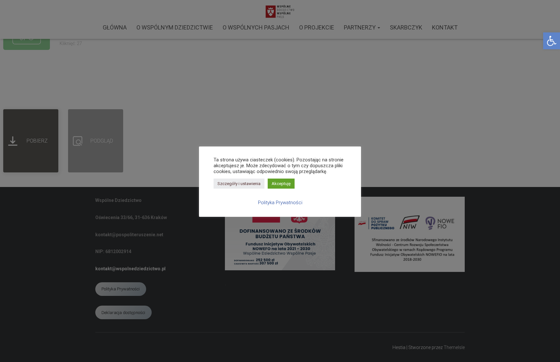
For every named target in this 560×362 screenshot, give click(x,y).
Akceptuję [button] (281, 183)
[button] (551, 40)
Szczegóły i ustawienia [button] (239, 183)
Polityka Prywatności (280, 202)
